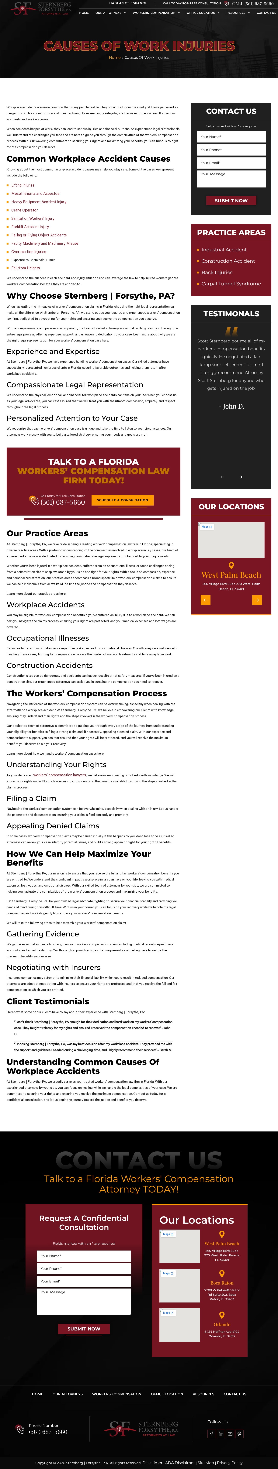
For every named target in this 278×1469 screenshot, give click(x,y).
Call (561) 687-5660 (253, 3)
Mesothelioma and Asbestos (35, 194)
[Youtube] (230, 1434)
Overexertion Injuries (28, 252)
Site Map (205, 1462)
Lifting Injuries (22, 185)
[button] (221, 477)
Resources (236, 13)
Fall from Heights (25, 268)
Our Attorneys (109, 13)
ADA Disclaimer (180, 1462)
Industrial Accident (224, 249)
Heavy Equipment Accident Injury (38, 202)
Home (84, 13)
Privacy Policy (230, 1462)
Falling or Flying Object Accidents (39, 235)
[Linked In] (221, 1434)
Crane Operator (24, 210)
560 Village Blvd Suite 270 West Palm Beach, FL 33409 (222, 1255)
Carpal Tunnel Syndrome (231, 284)
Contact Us (266, 13)
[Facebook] (211, 1434)
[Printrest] (239, 1434)
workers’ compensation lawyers (59, 775)
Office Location (201, 13)
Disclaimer (152, 1462)
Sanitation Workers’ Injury (32, 219)
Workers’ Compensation (116, 1394)
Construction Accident (228, 261)
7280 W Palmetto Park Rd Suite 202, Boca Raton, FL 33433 (222, 1294)
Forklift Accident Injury (30, 227)
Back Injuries (217, 272)
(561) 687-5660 (63, 501)
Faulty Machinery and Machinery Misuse (44, 244)
